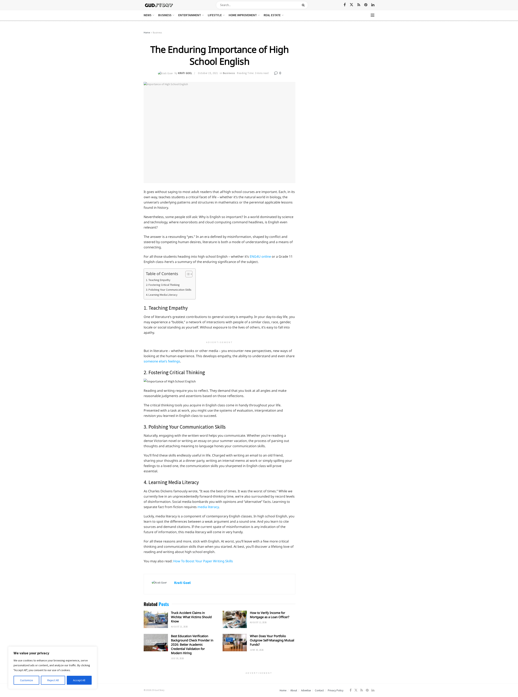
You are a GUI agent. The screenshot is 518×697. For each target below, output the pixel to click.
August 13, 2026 (258, 622)
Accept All (79, 680)
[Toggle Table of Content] (186, 274)
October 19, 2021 (208, 73)
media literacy (208, 507)
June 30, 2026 (257, 649)
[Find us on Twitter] (351, 4)
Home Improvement (243, 15)
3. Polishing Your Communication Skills (168, 289)
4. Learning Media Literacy (161, 295)
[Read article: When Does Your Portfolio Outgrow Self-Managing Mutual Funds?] (235, 642)
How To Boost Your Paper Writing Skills (203, 561)
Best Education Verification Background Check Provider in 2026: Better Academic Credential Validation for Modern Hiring (192, 644)
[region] (52, 667)
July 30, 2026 (177, 658)
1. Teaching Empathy (158, 280)
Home (147, 32)
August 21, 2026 (179, 626)
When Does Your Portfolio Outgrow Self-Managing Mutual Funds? (272, 640)
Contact (319, 690)
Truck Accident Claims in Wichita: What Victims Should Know (191, 617)
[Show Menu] (372, 15)
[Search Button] (304, 5)
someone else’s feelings (162, 361)
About (293, 690)
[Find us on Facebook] (345, 5)
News (147, 15)
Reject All (53, 680)
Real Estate (272, 15)
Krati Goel (185, 73)
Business (164, 15)
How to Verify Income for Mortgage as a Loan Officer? (269, 615)
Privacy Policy (335, 690)
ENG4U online (260, 256)
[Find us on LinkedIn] (372, 5)
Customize (26, 680)
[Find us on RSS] (358, 5)
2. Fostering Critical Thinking (163, 285)
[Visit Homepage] (159, 5)
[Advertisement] (339, 60)
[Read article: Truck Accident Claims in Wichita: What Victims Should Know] (156, 619)
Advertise (306, 690)
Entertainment (189, 15)
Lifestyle (215, 15)
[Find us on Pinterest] (365, 5)
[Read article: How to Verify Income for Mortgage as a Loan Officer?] (235, 619)
